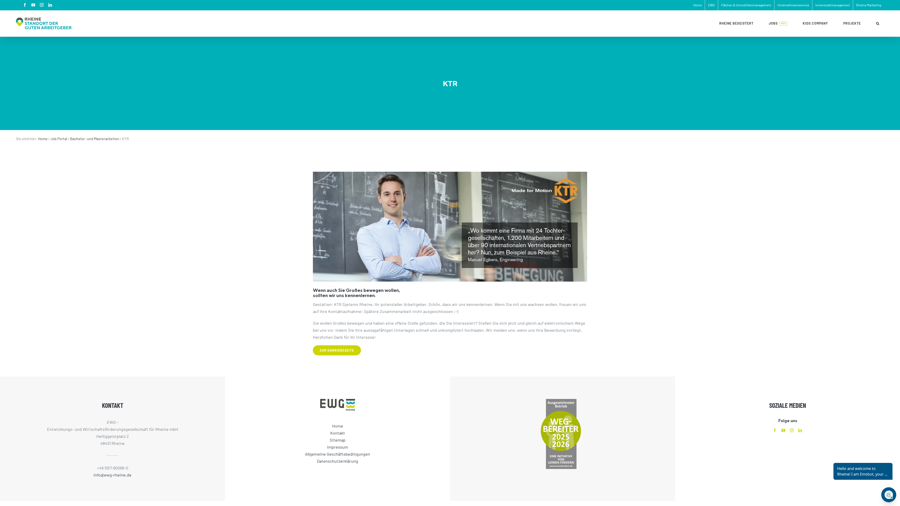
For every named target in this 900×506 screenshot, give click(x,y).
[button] (877, 23)
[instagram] (792, 430)
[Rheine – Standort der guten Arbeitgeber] (43, 23)
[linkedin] (800, 430)
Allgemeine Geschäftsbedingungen (337, 454)
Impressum (337, 447)
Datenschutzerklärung (337, 461)
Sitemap (337, 440)
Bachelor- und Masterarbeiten (94, 138)
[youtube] (783, 430)
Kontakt (337, 432)
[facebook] (775, 430)
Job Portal (58, 138)
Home (43, 138)
